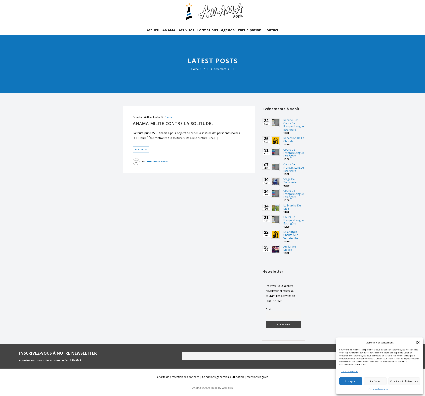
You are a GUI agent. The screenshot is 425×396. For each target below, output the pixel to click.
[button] (418, 342)
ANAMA (168, 30)
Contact (271, 30)
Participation (249, 30)
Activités (186, 30)
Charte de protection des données (178, 377)
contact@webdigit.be (156, 161)
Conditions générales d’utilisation (223, 377)
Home (195, 69)
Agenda (228, 30)
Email (268, 309)
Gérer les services (349, 371)
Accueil (152, 30)
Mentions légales (257, 377)
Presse (168, 117)
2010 (206, 69)
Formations (207, 30)
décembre (220, 69)
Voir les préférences (404, 381)
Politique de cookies (378, 389)
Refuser (375, 381)
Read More (141, 149)
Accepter (351, 381)
